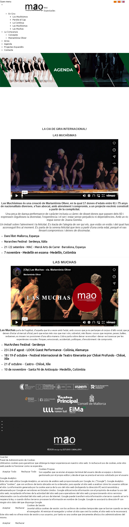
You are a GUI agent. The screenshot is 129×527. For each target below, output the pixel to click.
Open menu (5, 1)
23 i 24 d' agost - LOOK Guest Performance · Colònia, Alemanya (46, 350)
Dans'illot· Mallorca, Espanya (21, 235)
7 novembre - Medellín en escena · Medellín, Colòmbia (40, 252)
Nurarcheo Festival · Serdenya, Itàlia (25, 241)
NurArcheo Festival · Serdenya (24, 344)
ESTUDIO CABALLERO (72, 450)
